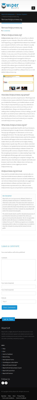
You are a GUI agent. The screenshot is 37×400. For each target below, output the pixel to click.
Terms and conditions (8, 398)
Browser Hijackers (22, 14)
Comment (4, 258)
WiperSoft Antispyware (8, 14)
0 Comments (6, 30)
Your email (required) (7, 290)
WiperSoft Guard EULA (9, 370)
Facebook (2, 383)
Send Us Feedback (8, 354)
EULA (4, 351)
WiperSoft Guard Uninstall (10, 365)
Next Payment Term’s (8, 359)
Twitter (6, 383)
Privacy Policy (20, 396)
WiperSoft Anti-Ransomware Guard (12, 368)
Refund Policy (6, 357)
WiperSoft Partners (8, 373)
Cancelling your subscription (10, 362)
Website (3, 298)
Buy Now (3, 396)
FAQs (4, 348)
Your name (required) (7, 283)
